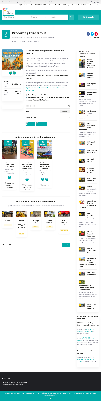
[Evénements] (14, 72)
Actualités (80, 4)
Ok (51, 398)
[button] (97, 4)
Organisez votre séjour (62, 4)
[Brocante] (10, 72)
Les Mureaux (27, 188)
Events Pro (22, 41)
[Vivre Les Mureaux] (8, 10)
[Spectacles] (46, 179)
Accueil (14, 41)
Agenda (22, 4)
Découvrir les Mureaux (39, 4)
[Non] (99, 396)
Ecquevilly (9, 187)
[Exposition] (9, 177)
